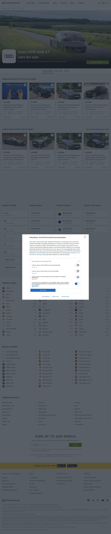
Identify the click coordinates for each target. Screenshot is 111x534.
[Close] (85, 237)
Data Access (55, 296)
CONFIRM (43, 290)
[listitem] (55, 261)
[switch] (77, 265)
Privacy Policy (65, 296)
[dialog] (55, 267)
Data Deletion (45, 296)
